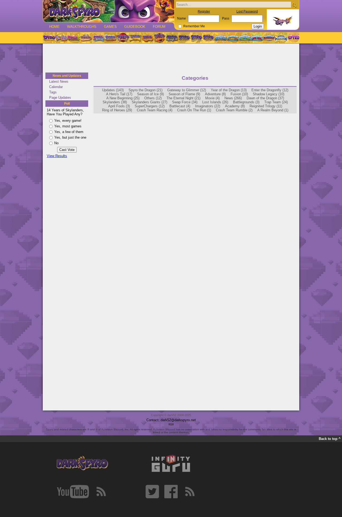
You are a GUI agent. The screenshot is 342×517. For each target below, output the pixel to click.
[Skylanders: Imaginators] (281, 37)
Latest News (58, 81)
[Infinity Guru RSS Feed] (189, 491)
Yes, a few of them (68, 132)
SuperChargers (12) (150, 106)
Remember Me (194, 26)
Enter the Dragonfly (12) (269, 90)
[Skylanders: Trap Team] (257, 37)
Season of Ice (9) (150, 94)
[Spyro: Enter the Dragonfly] (122, 37)
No (56, 143)
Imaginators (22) (207, 106)
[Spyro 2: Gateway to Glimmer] (73, 37)
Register (204, 11)
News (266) (233, 98)
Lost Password (247, 11)
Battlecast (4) (179, 106)
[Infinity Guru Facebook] (171, 491)
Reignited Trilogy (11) (266, 106)
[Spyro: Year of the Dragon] (86, 37)
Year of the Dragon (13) (229, 90)
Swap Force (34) (184, 102)
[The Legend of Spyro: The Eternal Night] (196, 37)
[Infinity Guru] (171, 463)
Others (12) (153, 98)
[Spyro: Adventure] (135, 37)
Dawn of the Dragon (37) (265, 98)
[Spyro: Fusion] (147, 37)
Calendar (56, 87)
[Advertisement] (171, 58)
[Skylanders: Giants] (233, 37)
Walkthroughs (81, 27)
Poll (67, 103)
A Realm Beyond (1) (272, 110)
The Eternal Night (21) (183, 98)
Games (110, 27)
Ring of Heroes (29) (117, 110)
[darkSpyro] (82, 463)
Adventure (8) (215, 94)
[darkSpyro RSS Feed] (101, 491)
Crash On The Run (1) (194, 110)
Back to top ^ (330, 439)
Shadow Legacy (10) (268, 94)
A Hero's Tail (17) (119, 94)
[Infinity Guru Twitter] (152, 491)
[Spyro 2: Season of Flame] (110, 37)
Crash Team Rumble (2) (234, 110)
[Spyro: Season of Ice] (98, 37)
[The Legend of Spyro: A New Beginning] (184, 37)
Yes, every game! (67, 121)
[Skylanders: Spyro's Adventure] (221, 37)
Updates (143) (113, 90)
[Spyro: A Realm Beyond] (293, 37)
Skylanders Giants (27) (149, 102)
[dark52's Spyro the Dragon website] (108, 11)
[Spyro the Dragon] (61, 37)
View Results (57, 156)
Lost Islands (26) (215, 102)
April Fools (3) (119, 106)
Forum (159, 27)
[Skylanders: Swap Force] (245, 37)
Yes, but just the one (70, 137)
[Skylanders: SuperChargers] (269, 37)
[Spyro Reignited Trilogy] (49, 37)
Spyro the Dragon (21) (145, 90)
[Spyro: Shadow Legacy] (172, 37)
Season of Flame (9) (184, 94)
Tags (53, 92)
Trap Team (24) (276, 102)
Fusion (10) (239, 94)
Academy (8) (235, 106)
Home (54, 27)
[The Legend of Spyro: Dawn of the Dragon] (209, 37)
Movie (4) (212, 98)
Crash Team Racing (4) (154, 110)
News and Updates (67, 76)
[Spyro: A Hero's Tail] (159, 37)
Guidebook (134, 27)
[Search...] (294, 5)
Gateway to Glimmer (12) (186, 90)
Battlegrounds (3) (246, 102)
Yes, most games (67, 126)
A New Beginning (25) (122, 98)
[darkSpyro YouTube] (73, 491)
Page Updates (60, 98)
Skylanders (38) (115, 102)
